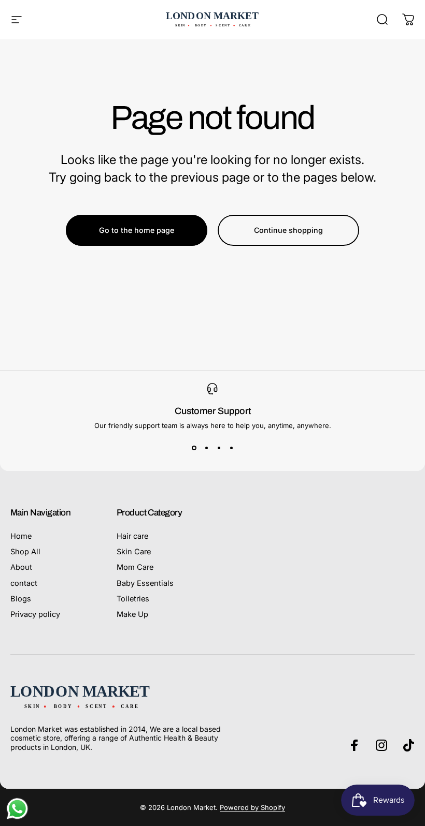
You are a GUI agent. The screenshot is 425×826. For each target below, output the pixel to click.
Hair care (132, 536)
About (21, 567)
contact (23, 583)
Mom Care (135, 567)
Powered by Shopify (252, 807)
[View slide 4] (231, 448)
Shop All (25, 551)
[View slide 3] (218, 448)
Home (21, 536)
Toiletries (133, 598)
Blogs (20, 598)
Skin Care (134, 551)
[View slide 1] (194, 448)
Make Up (132, 614)
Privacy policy (35, 614)
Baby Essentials (145, 583)
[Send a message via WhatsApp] (17, 809)
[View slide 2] (206, 448)
